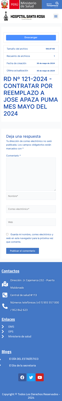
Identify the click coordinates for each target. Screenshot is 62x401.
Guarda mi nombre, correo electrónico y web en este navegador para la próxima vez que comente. (29, 238)
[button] (56, 16)
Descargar (31, 37)
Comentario (13, 155)
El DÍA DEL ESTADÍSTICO (23, 358)
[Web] (31, 222)
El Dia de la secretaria (22, 365)
